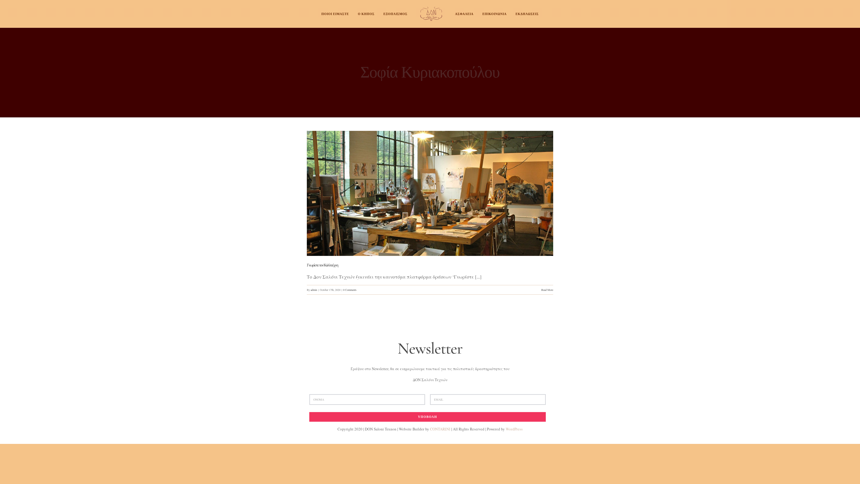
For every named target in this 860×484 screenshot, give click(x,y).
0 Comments (350, 290)
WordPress (514, 429)
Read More (547, 290)
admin (314, 290)
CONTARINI (440, 429)
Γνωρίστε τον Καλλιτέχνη (322, 265)
